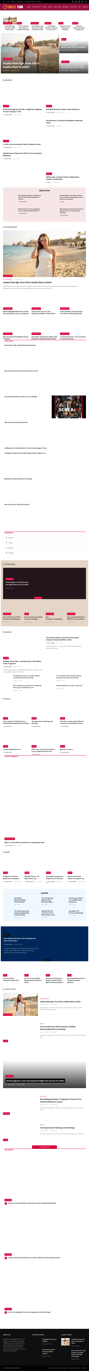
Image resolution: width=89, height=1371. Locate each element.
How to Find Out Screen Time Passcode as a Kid (21, 371)
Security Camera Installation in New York (11, 979)
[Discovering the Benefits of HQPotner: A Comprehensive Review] (76, 609)
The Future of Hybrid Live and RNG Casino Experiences (76, 900)
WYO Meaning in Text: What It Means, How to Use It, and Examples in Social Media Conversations (71, 197)
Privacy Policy (20, 2)
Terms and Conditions (30, 2)
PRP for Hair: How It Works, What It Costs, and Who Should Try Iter (43, 750)
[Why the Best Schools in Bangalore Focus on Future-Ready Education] (11, 213)
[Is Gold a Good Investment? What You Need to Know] (23, 130)
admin (48, 182)
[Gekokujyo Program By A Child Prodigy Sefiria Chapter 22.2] (69, 463)
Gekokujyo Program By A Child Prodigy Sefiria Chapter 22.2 (25, 453)
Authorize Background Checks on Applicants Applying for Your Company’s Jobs (79, 27)
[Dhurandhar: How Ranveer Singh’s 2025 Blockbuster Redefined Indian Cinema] (44, 326)
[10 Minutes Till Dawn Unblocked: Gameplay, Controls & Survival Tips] (12, 865)
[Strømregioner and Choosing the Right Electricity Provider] (37, 20)
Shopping (73, 7)
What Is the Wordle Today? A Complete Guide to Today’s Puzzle (77, 877)
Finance (85, 7)
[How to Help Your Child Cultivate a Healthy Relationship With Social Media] (24, 20)
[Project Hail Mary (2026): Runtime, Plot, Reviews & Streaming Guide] (73, 301)
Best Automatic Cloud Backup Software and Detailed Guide (54, 618)
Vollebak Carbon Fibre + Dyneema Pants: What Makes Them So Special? (22, 662)
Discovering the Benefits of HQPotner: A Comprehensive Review (76, 618)
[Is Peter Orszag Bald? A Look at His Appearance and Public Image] (45, 1286)
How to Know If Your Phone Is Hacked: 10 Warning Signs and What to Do (12, 618)
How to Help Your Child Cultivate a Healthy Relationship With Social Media (23, 27)
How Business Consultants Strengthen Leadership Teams (64, 121)
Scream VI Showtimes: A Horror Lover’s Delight (21, 397)
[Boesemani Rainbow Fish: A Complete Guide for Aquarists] (76, 970)
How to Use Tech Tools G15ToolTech (17, 504)
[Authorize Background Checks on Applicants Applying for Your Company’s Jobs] (79, 20)
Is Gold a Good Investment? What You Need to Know (22, 144)
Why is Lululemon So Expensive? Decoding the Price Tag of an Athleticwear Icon (27, 686)
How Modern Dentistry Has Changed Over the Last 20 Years (20, 939)
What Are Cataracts (66, 749)
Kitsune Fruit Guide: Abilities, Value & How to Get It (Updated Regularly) (32, 1203)
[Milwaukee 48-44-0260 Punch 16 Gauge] (69, 489)
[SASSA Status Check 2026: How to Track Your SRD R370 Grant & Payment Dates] (45, 1231)
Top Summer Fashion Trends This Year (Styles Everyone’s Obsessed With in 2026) (62, 639)
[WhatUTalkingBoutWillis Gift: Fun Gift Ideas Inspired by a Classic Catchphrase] (16, 301)
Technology (36, 7)
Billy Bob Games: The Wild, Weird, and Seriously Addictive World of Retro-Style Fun (34, 877)
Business (66, 7)
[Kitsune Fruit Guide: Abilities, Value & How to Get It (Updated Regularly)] (45, 1177)
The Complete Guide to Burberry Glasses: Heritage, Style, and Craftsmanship (69, 677)
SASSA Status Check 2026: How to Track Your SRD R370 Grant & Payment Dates (34, 1258)
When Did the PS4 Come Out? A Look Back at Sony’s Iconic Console (48, 913)
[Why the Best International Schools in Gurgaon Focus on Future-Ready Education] (53, 213)
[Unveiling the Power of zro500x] (36, 1342)
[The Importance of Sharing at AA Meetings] (65, 20)
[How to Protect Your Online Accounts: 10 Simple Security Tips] (33, 609)
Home (8, 2)
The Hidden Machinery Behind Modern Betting (20, 900)
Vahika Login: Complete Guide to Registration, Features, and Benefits (63, 178)
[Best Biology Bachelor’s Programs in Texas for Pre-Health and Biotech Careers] (51, 20)
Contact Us (39, 2)
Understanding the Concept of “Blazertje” (69, 685)
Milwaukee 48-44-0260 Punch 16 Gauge (18, 479)
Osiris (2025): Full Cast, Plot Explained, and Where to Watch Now (43, 312)
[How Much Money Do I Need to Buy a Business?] (66, 95)
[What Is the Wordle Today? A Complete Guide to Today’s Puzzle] (77, 865)
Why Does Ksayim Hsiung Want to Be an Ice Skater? (16, 338)
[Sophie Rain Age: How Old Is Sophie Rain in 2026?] (10, 20)
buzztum (9, 1368)
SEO (79, 7)
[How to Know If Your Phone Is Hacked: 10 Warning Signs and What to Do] (12, 609)
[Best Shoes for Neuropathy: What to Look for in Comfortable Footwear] (73, 711)
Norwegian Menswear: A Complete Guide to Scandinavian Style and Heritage (26, 677)
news (29, 7)
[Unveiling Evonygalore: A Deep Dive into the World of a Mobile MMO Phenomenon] (55, 865)
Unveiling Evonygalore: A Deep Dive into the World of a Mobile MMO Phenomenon (55, 877)
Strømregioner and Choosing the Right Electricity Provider (37, 27)
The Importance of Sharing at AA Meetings (65, 27)
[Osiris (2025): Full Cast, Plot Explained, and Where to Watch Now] (44, 301)
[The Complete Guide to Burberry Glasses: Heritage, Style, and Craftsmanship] (50, 679)
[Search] (85, 1)
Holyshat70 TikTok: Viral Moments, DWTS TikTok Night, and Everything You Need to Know (54, 980)
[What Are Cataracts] (73, 739)
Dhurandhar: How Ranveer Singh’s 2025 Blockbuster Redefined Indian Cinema (44, 338)
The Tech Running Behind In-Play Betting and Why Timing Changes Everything (47, 900)
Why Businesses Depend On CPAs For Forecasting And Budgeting (22, 154)
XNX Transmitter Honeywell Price (16, 422)
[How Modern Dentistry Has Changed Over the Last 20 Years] (66, 943)
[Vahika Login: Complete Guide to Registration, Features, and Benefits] (66, 163)
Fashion (6, 658)
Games (5, 872)
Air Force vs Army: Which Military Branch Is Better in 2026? (33, 980)
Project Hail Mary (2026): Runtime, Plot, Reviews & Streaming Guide (71, 312)
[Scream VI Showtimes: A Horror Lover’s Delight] (69, 406)
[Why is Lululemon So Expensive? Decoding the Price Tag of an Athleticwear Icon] (7, 688)
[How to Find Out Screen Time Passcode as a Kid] (69, 381)
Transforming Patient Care (12, 749)
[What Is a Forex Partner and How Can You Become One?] (45, 799)
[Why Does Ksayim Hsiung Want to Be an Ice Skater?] (16, 326)
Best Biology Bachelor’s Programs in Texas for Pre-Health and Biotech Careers (51, 27)
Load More (44, 1147)
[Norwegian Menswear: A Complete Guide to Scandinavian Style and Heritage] (7, 679)
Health (50, 7)
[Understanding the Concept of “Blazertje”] (50, 688)
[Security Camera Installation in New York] (12, 970)
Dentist (47, 960)
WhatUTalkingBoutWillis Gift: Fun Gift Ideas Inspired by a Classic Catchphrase (16, 312)
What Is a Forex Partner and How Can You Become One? (24, 842)
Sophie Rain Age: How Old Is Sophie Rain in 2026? (10, 27)
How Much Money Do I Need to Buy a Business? (63, 109)
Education (57, 7)
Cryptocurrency (9, 838)
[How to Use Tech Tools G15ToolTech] (69, 514)
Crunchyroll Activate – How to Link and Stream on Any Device (73, 338)
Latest (26, 613)
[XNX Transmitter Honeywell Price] (69, 432)
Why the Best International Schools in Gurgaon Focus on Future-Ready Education (71, 211)
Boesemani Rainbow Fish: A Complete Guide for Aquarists (76, 980)
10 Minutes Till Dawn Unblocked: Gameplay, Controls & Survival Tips (11, 877)
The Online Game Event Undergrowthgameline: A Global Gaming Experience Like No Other (22, 913)
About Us (13, 2)
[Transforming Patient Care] (16, 739)
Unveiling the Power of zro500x (49, 1340)
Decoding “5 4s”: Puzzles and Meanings (76, 912)
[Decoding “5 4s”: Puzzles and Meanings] (64, 913)
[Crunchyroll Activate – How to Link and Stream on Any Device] (73, 326)
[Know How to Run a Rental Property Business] (69, 355)
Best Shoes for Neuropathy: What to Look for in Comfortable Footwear (72, 722)
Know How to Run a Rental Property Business (20, 345)
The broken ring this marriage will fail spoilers (48, 1352)
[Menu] (4, 2)
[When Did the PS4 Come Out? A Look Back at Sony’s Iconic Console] (36, 913)
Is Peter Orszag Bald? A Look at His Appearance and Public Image (29, 1312)
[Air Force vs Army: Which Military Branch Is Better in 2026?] (33, 970)
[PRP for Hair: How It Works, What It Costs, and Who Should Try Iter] (44, 739)
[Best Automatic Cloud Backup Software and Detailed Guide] (55, 609)
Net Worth (8, 1200)
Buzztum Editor (6, 70)
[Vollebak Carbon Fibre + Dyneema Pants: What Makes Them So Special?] (23, 647)
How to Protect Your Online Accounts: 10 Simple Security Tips (33, 618)
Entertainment (8, 23)
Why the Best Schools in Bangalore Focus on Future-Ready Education (29, 210)
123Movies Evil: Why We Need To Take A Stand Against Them (26, 448)
